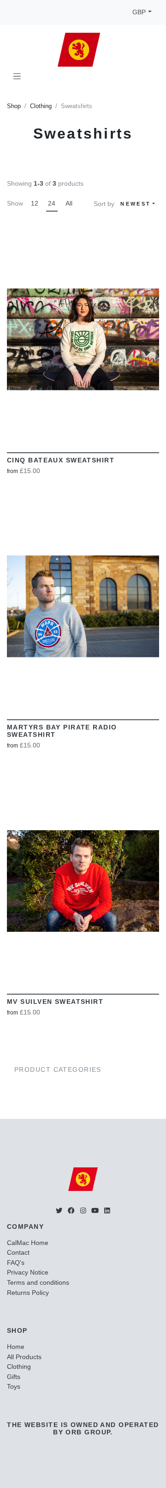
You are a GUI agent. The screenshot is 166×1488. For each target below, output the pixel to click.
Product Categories (57, 1069)
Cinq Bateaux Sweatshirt (60, 460)
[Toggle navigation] (17, 76)
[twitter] (59, 1210)
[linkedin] (107, 1210)
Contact (18, 1252)
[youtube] (95, 1210)
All (68, 203)
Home (15, 1346)
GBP (139, 12)
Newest (135, 203)
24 (51, 203)
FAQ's (15, 1262)
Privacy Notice (27, 1272)
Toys (13, 1386)
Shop (14, 106)
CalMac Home (27, 1242)
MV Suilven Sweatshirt (55, 1001)
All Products (24, 1356)
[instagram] (83, 1210)
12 (34, 203)
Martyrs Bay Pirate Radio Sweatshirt (62, 730)
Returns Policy (28, 1292)
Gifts (13, 1376)
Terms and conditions (38, 1282)
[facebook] (71, 1210)
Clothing (41, 106)
